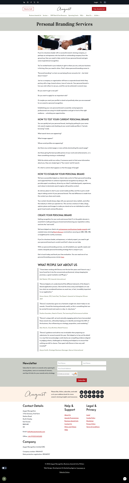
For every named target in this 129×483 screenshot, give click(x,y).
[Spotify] (81, 396)
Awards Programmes (71, 418)
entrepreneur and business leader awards (73, 229)
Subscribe (81, 380)
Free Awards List (99, 9)
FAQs (66, 430)
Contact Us (68, 424)
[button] (125, 479)
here (62, 257)
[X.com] (34, 2)
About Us (67, 415)
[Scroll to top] (124, 474)
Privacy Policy (90, 424)
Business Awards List (35, 15)
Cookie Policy (90, 418)
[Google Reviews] (89, 396)
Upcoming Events (73, 15)
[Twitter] (94, 392)
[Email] (102, 396)
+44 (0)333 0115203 (35, 436)
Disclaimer (90, 421)
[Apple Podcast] (85, 396)
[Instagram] (27, 2)
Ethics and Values (70, 427)
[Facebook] (31, 2)
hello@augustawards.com (36, 432)
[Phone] (98, 396)
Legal (88, 415)
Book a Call (28, 9)
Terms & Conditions (93, 427)
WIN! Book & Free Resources (58, 15)
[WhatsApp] (94, 396)
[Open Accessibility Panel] (4, 479)
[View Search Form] (101, 2)
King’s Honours (58, 232)
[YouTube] (37, 2)
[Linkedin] (24, 2)
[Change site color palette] (105, 2)
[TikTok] (98, 392)
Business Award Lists (71, 421)
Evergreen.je (81, 468)
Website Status (64, 472)
